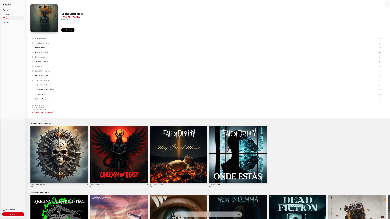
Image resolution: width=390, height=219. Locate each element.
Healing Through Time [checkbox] (42, 85)
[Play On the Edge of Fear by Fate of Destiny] (32, 43)
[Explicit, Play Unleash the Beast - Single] (92, 180)
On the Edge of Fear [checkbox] (41, 43)
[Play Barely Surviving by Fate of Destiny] (32, 38)
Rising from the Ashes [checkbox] (42, 75)
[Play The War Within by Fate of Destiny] (32, 48)
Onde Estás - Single (215, 126)
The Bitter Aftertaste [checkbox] (41, 99)
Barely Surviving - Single (38, 126)
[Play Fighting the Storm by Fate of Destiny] (32, 52)
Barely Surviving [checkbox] (40, 38)
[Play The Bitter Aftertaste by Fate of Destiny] (32, 99)
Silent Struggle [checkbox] (39, 57)
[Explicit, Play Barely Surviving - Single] (33, 180)
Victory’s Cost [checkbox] (39, 94)
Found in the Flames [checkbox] (41, 80)
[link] (39, 192)
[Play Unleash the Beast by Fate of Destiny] (32, 62)
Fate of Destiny (70, 16)
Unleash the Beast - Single (98, 126)
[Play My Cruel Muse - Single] (152, 180)
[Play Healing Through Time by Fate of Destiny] (32, 85)
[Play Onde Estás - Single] (211, 180)
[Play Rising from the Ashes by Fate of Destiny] (32, 76)
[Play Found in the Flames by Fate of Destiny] (32, 80)
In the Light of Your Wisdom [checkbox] (43, 89)
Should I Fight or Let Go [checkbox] (42, 71)
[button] (13, 10)
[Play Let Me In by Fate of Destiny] (32, 66)
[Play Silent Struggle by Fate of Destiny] (32, 57)
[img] (7, 4)
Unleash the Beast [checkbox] (40, 61)
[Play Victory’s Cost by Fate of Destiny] (32, 94)
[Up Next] (236, 214)
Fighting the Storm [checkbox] (40, 52)
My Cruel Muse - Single (157, 126)
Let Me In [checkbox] (38, 66)
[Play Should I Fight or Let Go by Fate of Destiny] (32, 71)
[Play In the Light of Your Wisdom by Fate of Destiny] (32, 90)
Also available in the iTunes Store (42, 112)
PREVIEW (378, 38)
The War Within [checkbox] (39, 47)
